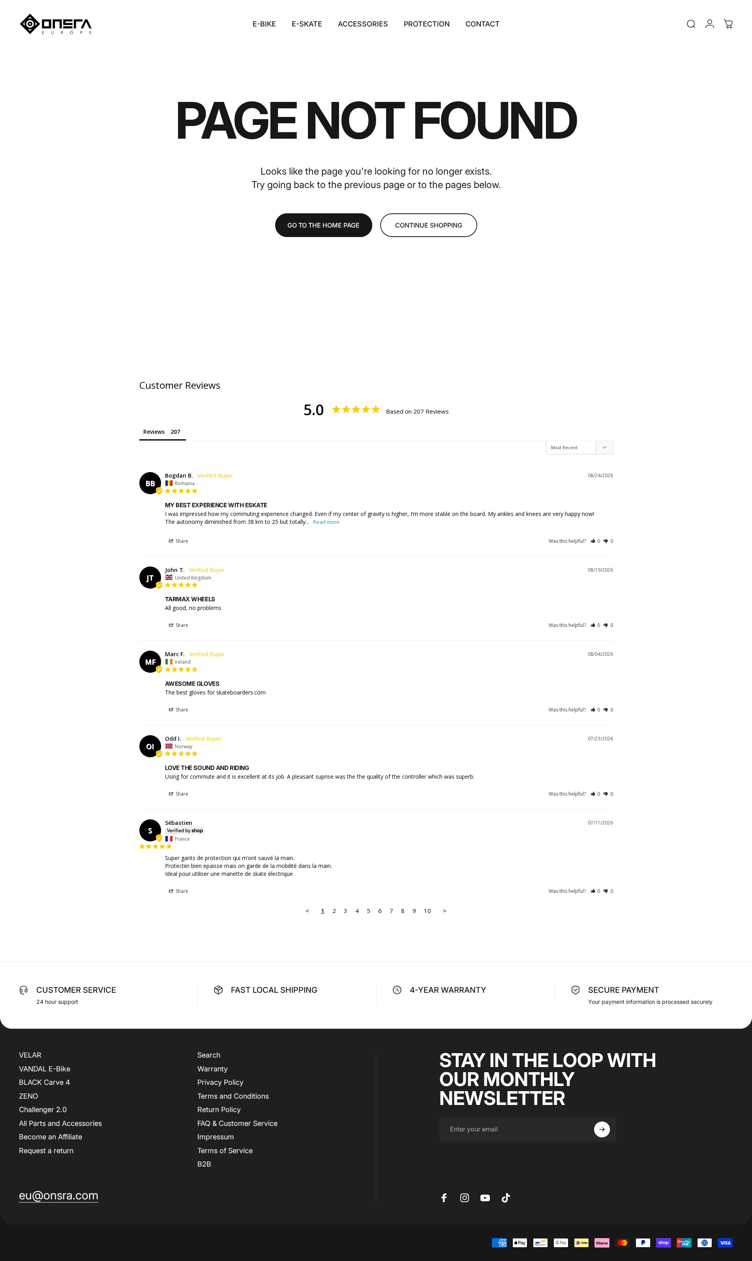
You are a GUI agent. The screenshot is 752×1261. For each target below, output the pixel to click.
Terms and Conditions (233, 1096)
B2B (204, 1164)
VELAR (30, 1055)
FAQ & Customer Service (237, 1123)
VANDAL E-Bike (44, 1068)
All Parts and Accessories (60, 1123)
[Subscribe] (602, 1129)
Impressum (215, 1137)
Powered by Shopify (110, 1242)
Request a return (46, 1150)
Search (208, 1055)
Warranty (212, 1068)
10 (427, 911)
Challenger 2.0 (43, 1109)
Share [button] (181, 541)
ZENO (28, 1096)
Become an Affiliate (50, 1137)
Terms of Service (225, 1150)
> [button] (444, 911)
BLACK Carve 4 (44, 1082)
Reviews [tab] (154, 431)
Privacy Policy (220, 1082)
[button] (595, 541)
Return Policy (219, 1109)
